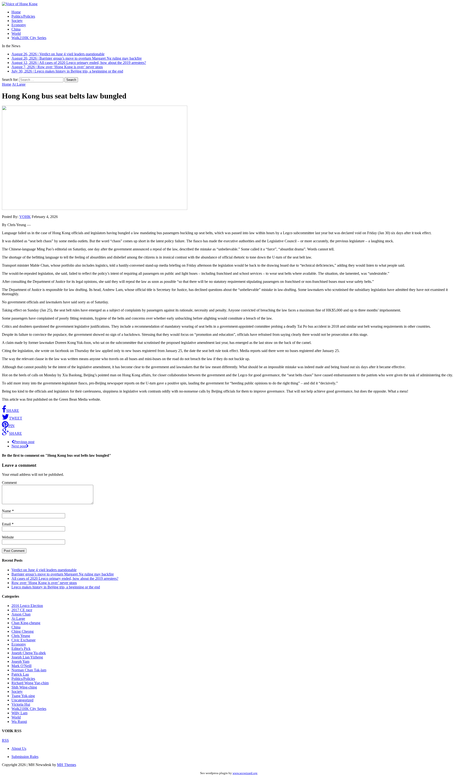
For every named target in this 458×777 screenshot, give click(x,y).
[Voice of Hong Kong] (229, 4)
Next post (18, 446)
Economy (18, 25)
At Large (18, 618)
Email (7, 524)
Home (16, 12)
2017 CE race (21, 610)
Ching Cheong (22, 631)
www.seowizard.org (245, 773)
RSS (5, 740)
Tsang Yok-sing (23, 696)
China (16, 29)
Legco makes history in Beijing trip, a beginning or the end (55, 587)
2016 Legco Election (27, 606)
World (16, 33)
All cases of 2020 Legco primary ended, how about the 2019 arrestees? (64, 578)
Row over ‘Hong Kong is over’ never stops (44, 583)
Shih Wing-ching (24, 687)
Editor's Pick (21, 649)
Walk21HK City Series (28, 38)
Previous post (24, 442)
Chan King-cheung (25, 623)
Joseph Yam (20, 661)
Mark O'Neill (21, 666)
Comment (9, 483)
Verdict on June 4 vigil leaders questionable (44, 570)
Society (17, 21)
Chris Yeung (20, 636)
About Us (18, 748)
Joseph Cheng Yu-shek (28, 653)
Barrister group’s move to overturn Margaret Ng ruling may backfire (62, 574)
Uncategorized (22, 700)
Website (8, 537)
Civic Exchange (23, 640)
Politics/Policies (23, 16)
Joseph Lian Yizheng (27, 657)
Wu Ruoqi (19, 722)
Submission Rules (24, 757)
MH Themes (66, 765)
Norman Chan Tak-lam (28, 670)
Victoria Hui (20, 704)
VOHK (25, 217)
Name (7, 511)
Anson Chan (21, 614)
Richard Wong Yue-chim (30, 683)
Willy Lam (19, 713)
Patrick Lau (20, 674)
